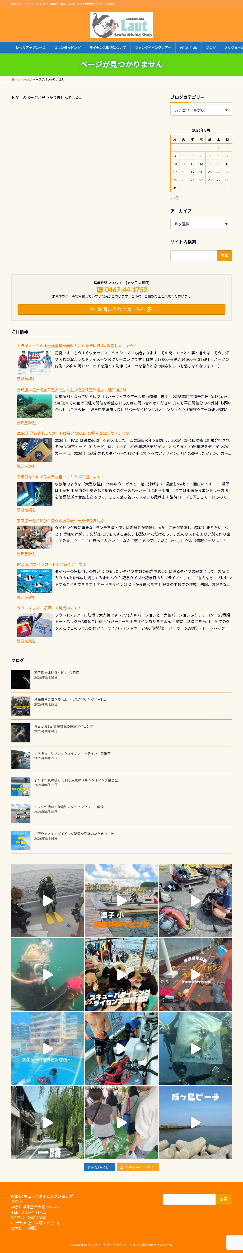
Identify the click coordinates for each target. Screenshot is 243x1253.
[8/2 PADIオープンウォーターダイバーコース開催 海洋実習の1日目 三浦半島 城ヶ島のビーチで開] (121, 974)
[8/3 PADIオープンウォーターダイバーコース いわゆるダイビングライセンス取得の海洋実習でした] (195, 900)
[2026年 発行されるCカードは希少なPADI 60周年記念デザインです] (34, 450)
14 (210, 164)
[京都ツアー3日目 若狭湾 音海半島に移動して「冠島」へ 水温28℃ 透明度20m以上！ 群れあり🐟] (195, 1048)
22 (218, 172)
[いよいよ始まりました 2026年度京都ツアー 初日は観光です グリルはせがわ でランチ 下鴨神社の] (121, 1122)
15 (218, 164)
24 (175, 180)
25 (184, 180)
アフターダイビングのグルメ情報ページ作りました (60, 520)
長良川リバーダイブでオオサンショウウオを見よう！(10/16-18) (71, 389)
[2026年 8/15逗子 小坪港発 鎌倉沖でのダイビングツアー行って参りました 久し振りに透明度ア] (121, 900)
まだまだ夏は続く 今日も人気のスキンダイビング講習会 (76, 780)
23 (227, 172)
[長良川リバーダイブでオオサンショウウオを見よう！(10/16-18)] (34, 406)
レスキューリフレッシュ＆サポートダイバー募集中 (72, 753)
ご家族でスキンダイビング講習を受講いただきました (74, 834)
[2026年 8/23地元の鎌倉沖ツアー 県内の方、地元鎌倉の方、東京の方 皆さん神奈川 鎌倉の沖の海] (47, 900)
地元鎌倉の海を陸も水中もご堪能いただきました (70, 700)
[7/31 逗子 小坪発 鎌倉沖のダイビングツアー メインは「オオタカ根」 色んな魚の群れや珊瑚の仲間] (47, 974)
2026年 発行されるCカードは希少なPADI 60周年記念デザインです (73, 433)
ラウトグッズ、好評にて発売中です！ (49, 608)
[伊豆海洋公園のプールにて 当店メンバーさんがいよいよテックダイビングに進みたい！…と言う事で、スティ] (195, 974)
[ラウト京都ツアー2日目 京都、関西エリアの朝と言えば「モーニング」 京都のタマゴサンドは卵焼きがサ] (47, 1122)
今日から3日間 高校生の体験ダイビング (63, 726)
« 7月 (174, 197)
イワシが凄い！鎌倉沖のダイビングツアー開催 (69, 807)
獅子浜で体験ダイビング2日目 (56, 673)
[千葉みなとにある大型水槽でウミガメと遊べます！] (34, 494)
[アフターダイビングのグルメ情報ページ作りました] (34, 537)
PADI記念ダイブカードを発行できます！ (51, 564)
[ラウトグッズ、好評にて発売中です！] (34, 625)
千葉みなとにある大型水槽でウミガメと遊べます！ (60, 477)
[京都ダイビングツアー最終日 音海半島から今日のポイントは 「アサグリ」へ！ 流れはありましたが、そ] (121, 1048)
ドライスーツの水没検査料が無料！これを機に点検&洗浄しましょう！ (77, 345)
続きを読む (26, 378)
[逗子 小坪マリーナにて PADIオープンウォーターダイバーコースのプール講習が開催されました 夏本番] (47, 1048)
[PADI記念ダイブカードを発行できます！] (34, 581)
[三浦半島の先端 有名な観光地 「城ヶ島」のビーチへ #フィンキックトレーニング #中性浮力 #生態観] (195, 1122)
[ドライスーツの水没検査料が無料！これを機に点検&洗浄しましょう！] (34, 363)
